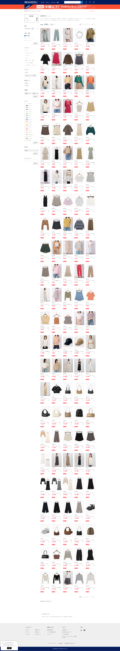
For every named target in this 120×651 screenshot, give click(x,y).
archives (38, 11)
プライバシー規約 (6, 645)
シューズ (27, 55)
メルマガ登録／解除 (51, 632)
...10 (92, 24)
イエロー (30, 123)
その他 (29, 140)
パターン (30, 136)
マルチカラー (31, 134)
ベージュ (30, 111)
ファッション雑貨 (29, 62)
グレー (29, 107)
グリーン (30, 113)
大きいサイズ (37, 634)
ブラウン (30, 109)
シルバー (30, 132)
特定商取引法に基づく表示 (70, 643)
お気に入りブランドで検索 (30, 75)
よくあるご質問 (65, 634)
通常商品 (26, 83)
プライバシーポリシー (52, 643)
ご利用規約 (60, 643)
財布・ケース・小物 (29, 60)
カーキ (29, 115)
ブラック (30, 105)
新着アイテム (37, 629)
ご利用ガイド (65, 629)
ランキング (28, 634)
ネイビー (30, 119)
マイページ (49, 634)
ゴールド (30, 130)
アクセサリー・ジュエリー (30, 65)
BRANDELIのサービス (66, 632)
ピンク (29, 126)
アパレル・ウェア (29, 52)
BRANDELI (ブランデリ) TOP (30, 11)
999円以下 (37, 632)
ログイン (86, 2)
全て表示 (28, 35)
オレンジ (30, 125)
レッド (29, 128)
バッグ (26, 57)
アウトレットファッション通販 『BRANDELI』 (31, 2)
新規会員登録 (50, 629)
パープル (30, 121)
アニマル (30, 138)
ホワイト (30, 103)
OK (9, 648)
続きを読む (77, 20)
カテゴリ (27, 629)
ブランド (27, 632)
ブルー (29, 117)
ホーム (26, 50)
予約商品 (26, 85)
